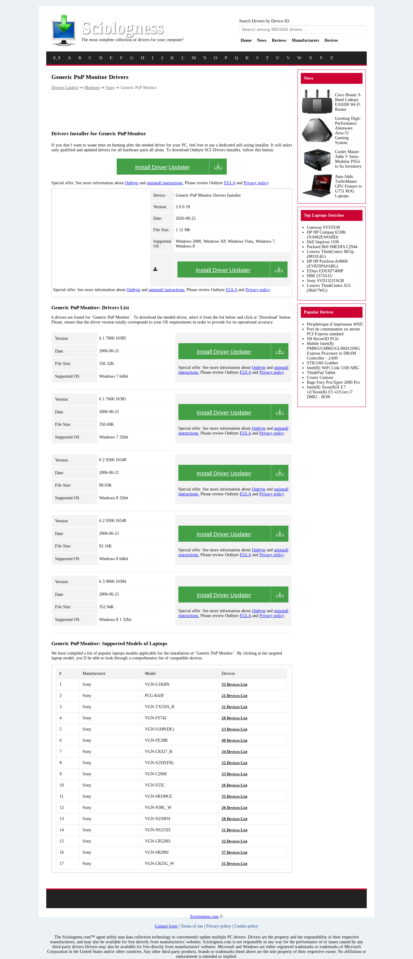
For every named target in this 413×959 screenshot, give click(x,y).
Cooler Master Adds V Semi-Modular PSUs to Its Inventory (348, 159)
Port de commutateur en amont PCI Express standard (333, 331)
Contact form (166, 926)
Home (246, 40)
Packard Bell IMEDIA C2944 (332, 247)
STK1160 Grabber (322, 363)
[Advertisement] (161, 109)
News (261, 40)
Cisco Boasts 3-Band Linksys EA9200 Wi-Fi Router (348, 102)
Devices (331, 40)
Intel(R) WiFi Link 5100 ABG (333, 368)
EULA (229, 183)
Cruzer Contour (320, 377)
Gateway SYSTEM (323, 227)
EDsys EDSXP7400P (325, 271)
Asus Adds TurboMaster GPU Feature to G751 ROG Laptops (348, 186)
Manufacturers (305, 40)
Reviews (279, 40)
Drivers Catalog (64, 87)
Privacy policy (256, 183)
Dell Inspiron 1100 (323, 242)
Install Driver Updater (162, 167)
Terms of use (192, 926)
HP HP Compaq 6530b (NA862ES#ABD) (326, 234)
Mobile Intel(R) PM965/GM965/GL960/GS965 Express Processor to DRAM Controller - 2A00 (333, 350)
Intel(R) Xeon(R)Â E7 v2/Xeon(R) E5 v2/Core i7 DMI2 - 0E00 (330, 392)
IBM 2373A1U (320, 276)
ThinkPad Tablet (321, 372)
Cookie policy (246, 926)
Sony (110, 87)
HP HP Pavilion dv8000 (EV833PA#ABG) (327, 263)
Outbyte (131, 183)
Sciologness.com (204, 916)
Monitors (92, 87)
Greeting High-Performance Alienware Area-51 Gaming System (348, 130)
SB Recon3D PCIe (323, 339)
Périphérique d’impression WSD (335, 324)
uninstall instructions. (165, 183)
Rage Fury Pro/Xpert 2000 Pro (333, 382)
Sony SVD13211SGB (325, 280)
